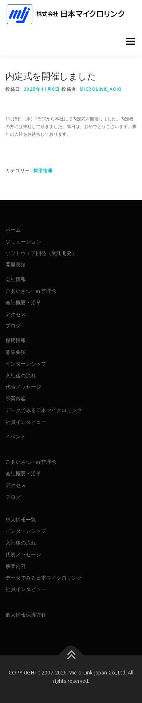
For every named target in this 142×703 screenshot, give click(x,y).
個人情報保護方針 (25, 614)
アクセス (15, 314)
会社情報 (15, 279)
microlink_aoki (101, 89)
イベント (15, 436)
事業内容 (15, 398)
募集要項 (15, 351)
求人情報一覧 (20, 519)
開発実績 (15, 264)
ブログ (13, 325)
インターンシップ (25, 363)
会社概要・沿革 (23, 302)
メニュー (130, 41)
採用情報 (43, 170)
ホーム (13, 229)
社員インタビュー (25, 421)
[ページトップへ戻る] (71, 655)
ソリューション (23, 241)
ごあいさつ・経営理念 (30, 290)
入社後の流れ (20, 375)
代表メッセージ (23, 386)
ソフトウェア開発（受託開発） (41, 253)
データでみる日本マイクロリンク (43, 410)
